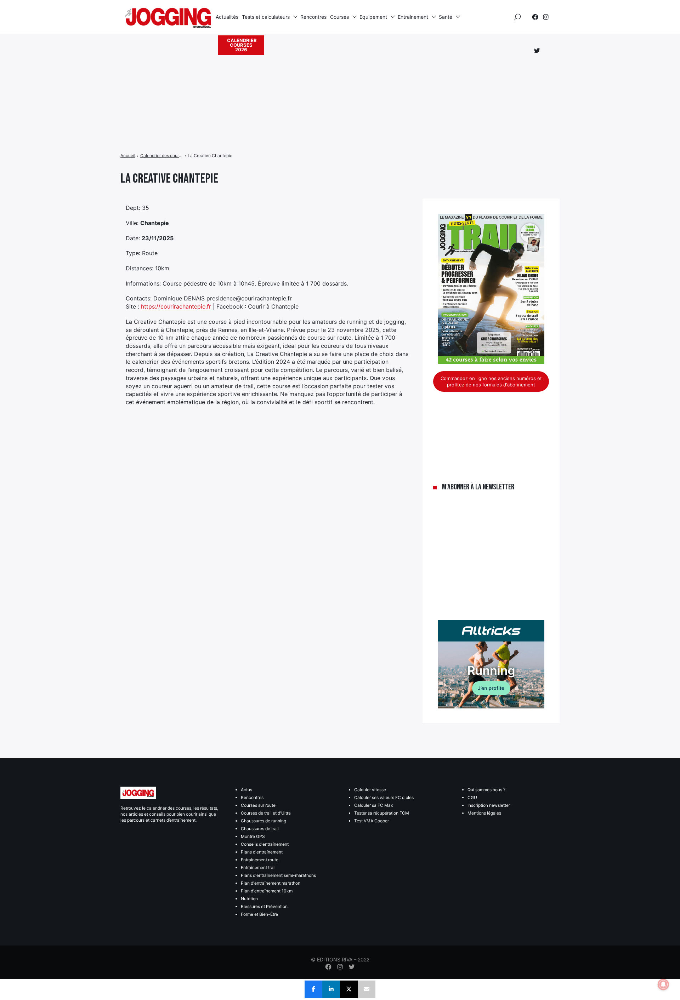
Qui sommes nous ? (486, 789)
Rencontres (313, 17)
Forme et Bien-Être (259, 914)
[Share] (313, 989)
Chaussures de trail (260, 828)
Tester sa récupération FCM (381, 813)
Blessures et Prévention (264, 906)
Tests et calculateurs (266, 17)
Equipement (373, 17)
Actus (246, 789)
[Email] (366, 989)
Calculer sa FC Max (373, 805)
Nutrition (249, 898)
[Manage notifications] (663, 984)
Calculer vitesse (370, 789)
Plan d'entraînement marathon (270, 883)
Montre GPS (253, 836)
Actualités (227, 17)
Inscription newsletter (489, 805)
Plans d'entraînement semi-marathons (278, 875)
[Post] (349, 989)
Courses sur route (258, 805)
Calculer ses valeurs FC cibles (384, 797)
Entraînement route (259, 859)
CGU (472, 797)
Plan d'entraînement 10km (267, 890)
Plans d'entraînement (262, 852)
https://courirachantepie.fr (176, 306)
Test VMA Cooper (371, 820)
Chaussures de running (263, 820)
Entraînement (413, 17)
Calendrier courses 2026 (242, 45)
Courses (339, 17)
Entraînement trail (258, 867)
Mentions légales (484, 813)
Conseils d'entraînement (265, 844)
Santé (445, 17)
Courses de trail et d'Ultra (266, 813)
